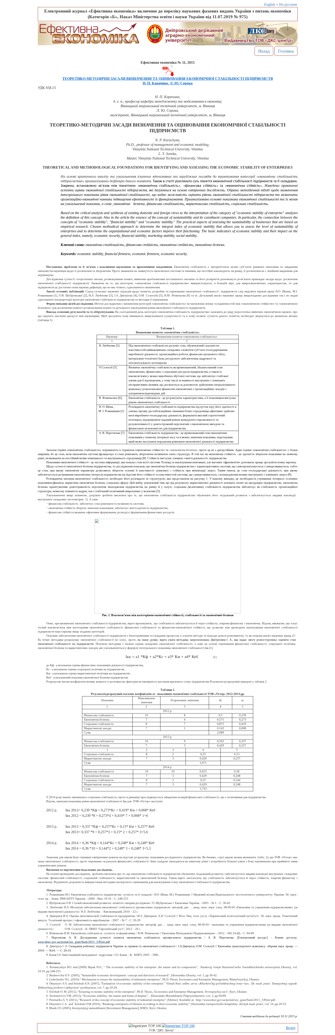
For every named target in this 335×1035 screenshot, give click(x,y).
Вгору (291, 1028)
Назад (264, 50)
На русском (288, 4)
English (269, 4)
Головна (286, 50)
